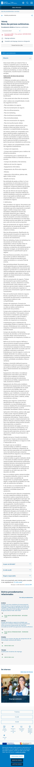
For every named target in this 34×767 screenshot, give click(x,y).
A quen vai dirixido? (9, 564)
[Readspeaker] (32, 15)
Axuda (17, 722)
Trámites (17, 712)
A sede (17, 717)
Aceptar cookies (17, 764)
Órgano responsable (9, 576)
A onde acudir (7, 570)
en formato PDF (28, 584)
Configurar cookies (17, 756)
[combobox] (11, 30)
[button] (27, 3)
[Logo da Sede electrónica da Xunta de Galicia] (9, 2)
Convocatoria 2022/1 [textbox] (7, 30)
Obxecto (5, 58)
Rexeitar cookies (17, 760)
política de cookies (20, 752)
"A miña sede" (18, 582)
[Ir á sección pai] (2, 15)
